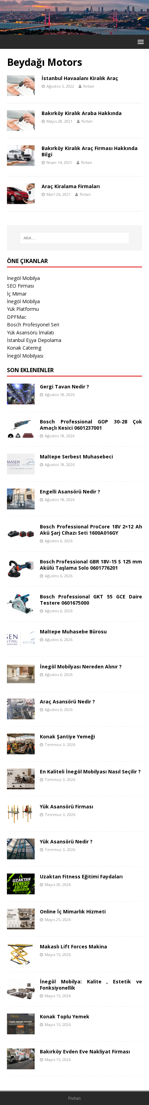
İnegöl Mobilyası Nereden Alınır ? (81, 666)
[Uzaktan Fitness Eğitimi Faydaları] (21, 890)
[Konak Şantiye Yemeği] (21, 750)
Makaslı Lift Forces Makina (73, 946)
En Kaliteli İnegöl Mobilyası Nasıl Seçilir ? (90, 771)
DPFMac (16, 317)
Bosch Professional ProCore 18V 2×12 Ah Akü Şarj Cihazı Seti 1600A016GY (91, 529)
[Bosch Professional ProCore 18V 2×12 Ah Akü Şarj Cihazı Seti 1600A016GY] (21, 540)
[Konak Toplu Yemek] (21, 1030)
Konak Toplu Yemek (64, 1016)
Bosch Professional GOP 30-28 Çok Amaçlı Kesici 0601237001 (91, 424)
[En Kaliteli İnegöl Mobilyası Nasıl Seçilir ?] (21, 785)
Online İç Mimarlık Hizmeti (73, 911)
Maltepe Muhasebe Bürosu (73, 631)
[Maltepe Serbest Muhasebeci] (21, 470)
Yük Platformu (23, 309)
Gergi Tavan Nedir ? (64, 386)
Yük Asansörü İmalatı (30, 332)
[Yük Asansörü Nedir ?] (21, 855)
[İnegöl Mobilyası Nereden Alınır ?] (21, 680)
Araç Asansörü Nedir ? (67, 701)
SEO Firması (20, 285)
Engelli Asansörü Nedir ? (70, 491)
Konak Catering (24, 347)
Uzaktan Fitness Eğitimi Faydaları (81, 876)
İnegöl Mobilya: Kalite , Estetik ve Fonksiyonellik (91, 984)
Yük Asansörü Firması (66, 806)
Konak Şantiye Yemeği (67, 736)
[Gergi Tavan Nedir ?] (21, 400)
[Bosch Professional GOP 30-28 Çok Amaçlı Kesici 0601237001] (21, 435)
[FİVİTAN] (74, 30)
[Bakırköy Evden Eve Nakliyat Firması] (21, 1065)
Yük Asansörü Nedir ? (66, 841)
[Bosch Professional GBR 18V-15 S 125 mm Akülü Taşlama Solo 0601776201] (21, 575)
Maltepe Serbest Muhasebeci (76, 456)
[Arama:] (74, 238)
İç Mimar (17, 293)
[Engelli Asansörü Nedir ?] (21, 505)
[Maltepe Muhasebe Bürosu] (21, 645)
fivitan (88, 86)
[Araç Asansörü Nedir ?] (21, 715)
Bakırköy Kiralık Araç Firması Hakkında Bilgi (90, 151)
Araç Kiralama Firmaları (71, 186)
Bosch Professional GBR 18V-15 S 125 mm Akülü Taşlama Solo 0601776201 (91, 564)
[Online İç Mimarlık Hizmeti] (21, 925)
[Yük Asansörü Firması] (21, 820)
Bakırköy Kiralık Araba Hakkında (82, 113)
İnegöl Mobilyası (25, 355)
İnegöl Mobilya (23, 278)
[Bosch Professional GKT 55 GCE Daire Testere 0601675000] (21, 610)
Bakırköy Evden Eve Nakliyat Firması (85, 1051)
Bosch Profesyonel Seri (33, 324)
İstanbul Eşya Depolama (34, 340)
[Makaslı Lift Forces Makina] (21, 960)
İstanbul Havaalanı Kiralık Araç (80, 78)
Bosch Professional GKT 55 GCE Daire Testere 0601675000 (91, 599)
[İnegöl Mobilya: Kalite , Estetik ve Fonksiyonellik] (21, 995)
